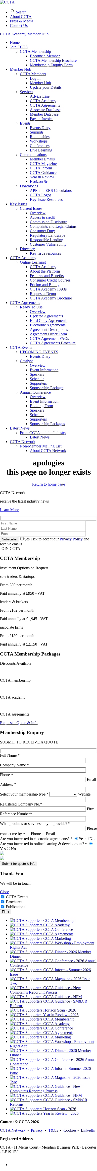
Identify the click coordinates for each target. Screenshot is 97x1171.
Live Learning (41, 150)
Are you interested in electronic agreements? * (47, 839)
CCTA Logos (40, 195)
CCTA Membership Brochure (53, 60)
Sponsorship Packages (47, 424)
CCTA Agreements (45, 105)
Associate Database (45, 110)
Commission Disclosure (48, 222)
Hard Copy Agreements (48, 320)
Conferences (39, 146)
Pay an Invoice (41, 119)
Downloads (29, 186)
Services (26, 92)
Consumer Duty (42, 231)
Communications (33, 154)
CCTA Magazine (43, 163)
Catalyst (26, 361)
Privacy (37, 1130)
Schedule (37, 379)
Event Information (44, 370)
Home (15, 42)
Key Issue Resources (46, 199)
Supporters (38, 383)
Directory (27, 249)
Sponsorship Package (46, 388)
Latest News (20, 428)
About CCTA (21, 16)
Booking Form (41, 406)
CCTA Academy (13, 34)
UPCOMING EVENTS (39, 352)
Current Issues (31, 208)
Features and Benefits (47, 276)
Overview (38, 213)
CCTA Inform (41, 168)
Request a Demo (43, 294)
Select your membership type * (24, 794)
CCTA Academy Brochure (51, 298)
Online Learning (33, 262)
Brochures (14, 902)
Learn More (9, 510)
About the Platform (45, 271)
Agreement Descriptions (49, 329)
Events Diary (40, 128)
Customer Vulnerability (48, 244)
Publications (15, 907)
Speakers (37, 374)
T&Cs (53, 1130)
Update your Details (45, 87)
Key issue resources (45, 253)
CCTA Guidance (43, 172)
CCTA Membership (35, 51)
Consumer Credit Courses (50, 280)
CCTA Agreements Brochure (53, 343)
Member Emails (42, 159)
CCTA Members (33, 74)
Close (4, 892)
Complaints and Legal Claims (53, 226)
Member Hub (37, 34)
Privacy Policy (71, 539)
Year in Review (42, 177)
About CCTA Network (48, 450)
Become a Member (45, 56)
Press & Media (21, 21)
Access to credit (42, 217)
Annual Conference (35, 392)
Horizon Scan (40, 181)
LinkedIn (88, 1130)
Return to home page (48, 484)
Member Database (44, 114)
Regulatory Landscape (47, 235)
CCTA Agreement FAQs (49, 338)
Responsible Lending (46, 240)
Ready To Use (31, 307)
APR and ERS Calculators (51, 190)
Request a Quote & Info (19, 723)
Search (21, 12)
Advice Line (39, 96)
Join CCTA (19, 47)
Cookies (69, 1130)
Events (25, 123)
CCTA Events (21, 347)
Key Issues (18, 204)
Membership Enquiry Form (51, 65)
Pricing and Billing (44, 285)
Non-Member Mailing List (40, 446)
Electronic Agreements (47, 325)
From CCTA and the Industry (43, 433)
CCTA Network (22, 441)
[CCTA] (7, 2)
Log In (35, 78)
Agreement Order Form (48, 334)
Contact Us (19, 25)
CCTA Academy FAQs (48, 289)
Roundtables (39, 137)
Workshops (39, 141)
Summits (37, 132)
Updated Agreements (46, 316)
